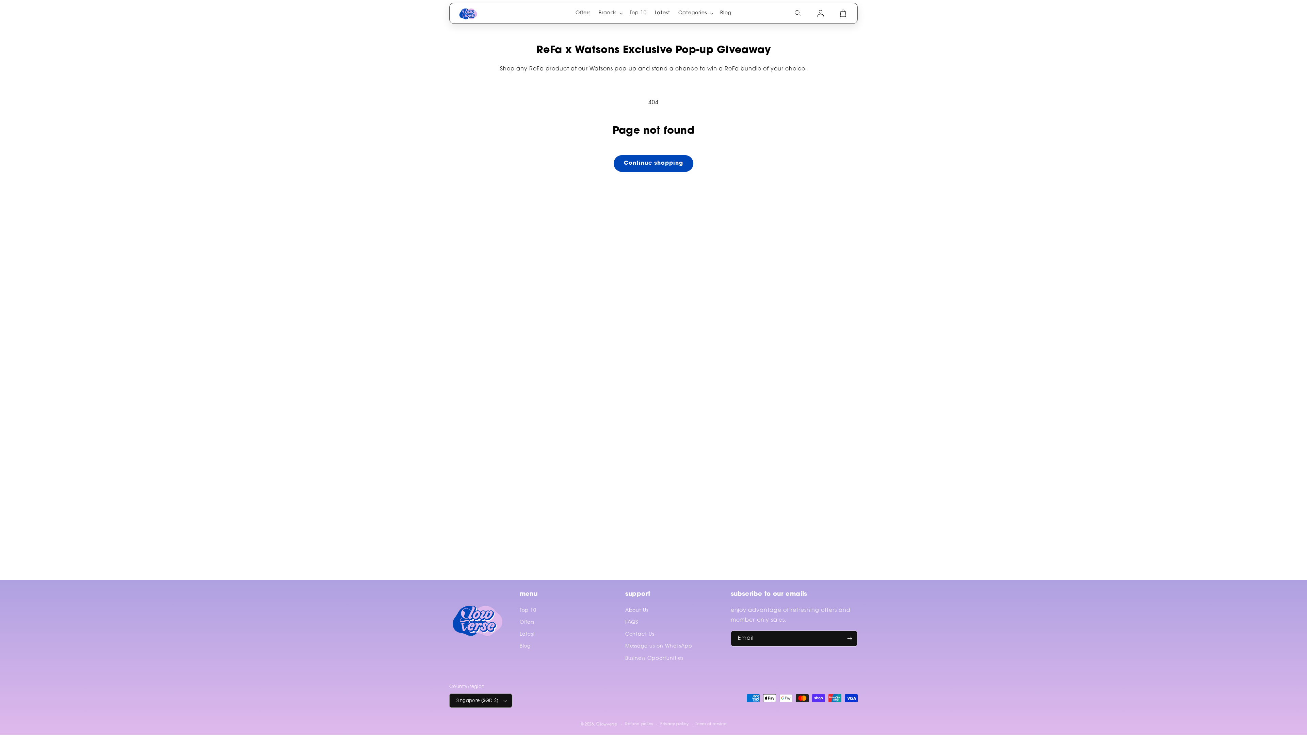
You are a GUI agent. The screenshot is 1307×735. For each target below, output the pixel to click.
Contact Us (640, 634)
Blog (525, 646)
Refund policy (639, 724)
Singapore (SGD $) (477, 701)
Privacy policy (674, 724)
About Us (637, 610)
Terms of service (710, 724)
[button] (610, 13)
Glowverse (606, 724)
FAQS (632, 622)
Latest (527, 634)
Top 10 (528, 610)
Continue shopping (653, 163)
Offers (527, 622)
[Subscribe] (849, 639)
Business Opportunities (654, 658)
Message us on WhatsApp (658, 646)
